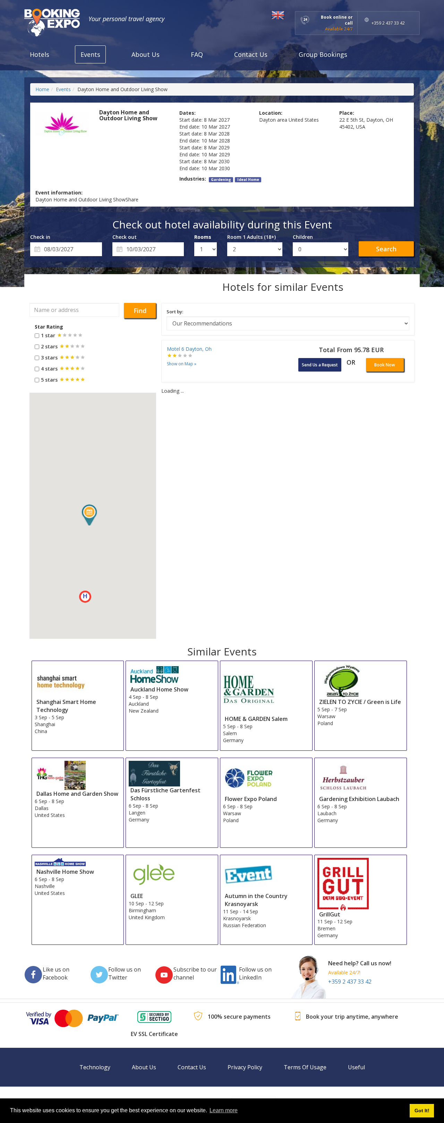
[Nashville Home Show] (60, 862)
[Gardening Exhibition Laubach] (343, 777)
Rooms (202, 237)
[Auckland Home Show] (154, 674)
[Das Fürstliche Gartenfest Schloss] (154, 773)
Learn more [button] (224, 1110)
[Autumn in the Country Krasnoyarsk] (248, 874)
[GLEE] (154, 874)
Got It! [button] (422, 1110)
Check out (124, 237)
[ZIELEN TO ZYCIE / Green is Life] (343, 680)
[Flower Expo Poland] (248, 777)
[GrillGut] (343, 883)
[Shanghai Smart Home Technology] (60, 680)
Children (303, 237)
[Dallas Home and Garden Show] (60, 775)
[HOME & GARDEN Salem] (248, 689)
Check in (40, 237)
